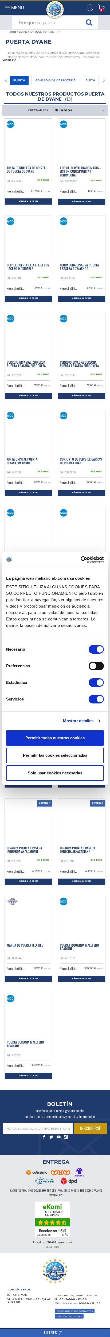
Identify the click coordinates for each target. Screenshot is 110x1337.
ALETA (90, 80)
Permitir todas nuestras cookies (55, 738)
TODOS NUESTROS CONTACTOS (75, 1311)
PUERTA (53, 31)
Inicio (12, 31)
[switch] (96, 666)
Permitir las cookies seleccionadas (55, 755)
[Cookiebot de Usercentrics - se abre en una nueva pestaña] (80, 559)
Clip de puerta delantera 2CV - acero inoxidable (28, 266)
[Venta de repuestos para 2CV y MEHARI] (55, 7)
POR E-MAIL (19, 1294)
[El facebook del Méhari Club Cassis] (44, 1137)
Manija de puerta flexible (25, 945)
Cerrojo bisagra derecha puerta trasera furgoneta (79, 364)
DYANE (23, 31)
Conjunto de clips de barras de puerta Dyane (81, 461)
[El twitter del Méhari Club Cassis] (51, 1137)
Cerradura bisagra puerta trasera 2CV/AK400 (79, 266)
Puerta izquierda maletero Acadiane (79, 947)
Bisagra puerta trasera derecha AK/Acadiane (77, 849)
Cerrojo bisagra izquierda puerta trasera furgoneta (26, 364)
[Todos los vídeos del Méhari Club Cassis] (59, 1137)
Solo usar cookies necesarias (55, 773)
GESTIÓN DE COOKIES (69, 1316)
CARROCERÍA (38, 31)
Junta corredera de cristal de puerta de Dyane (27, 169)
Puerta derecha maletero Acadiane (25, 1044)
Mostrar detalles (78, 720)
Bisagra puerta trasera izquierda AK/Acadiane (24, 849)
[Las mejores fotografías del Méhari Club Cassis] (66, 1137)
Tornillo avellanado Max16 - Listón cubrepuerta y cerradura (80, 171)
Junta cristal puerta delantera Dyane (22, 461)
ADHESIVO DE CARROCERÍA (55, 80)
